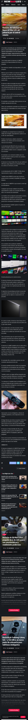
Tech (4, 24)
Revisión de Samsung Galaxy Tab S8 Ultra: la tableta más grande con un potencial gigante (9, 496)
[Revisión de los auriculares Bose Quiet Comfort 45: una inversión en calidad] (23, 478)
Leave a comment (22, 468)
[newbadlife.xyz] (12, 2)
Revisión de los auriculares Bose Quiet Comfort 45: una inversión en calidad (9, 478)
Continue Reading (14, 610)
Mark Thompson (9, 42)
